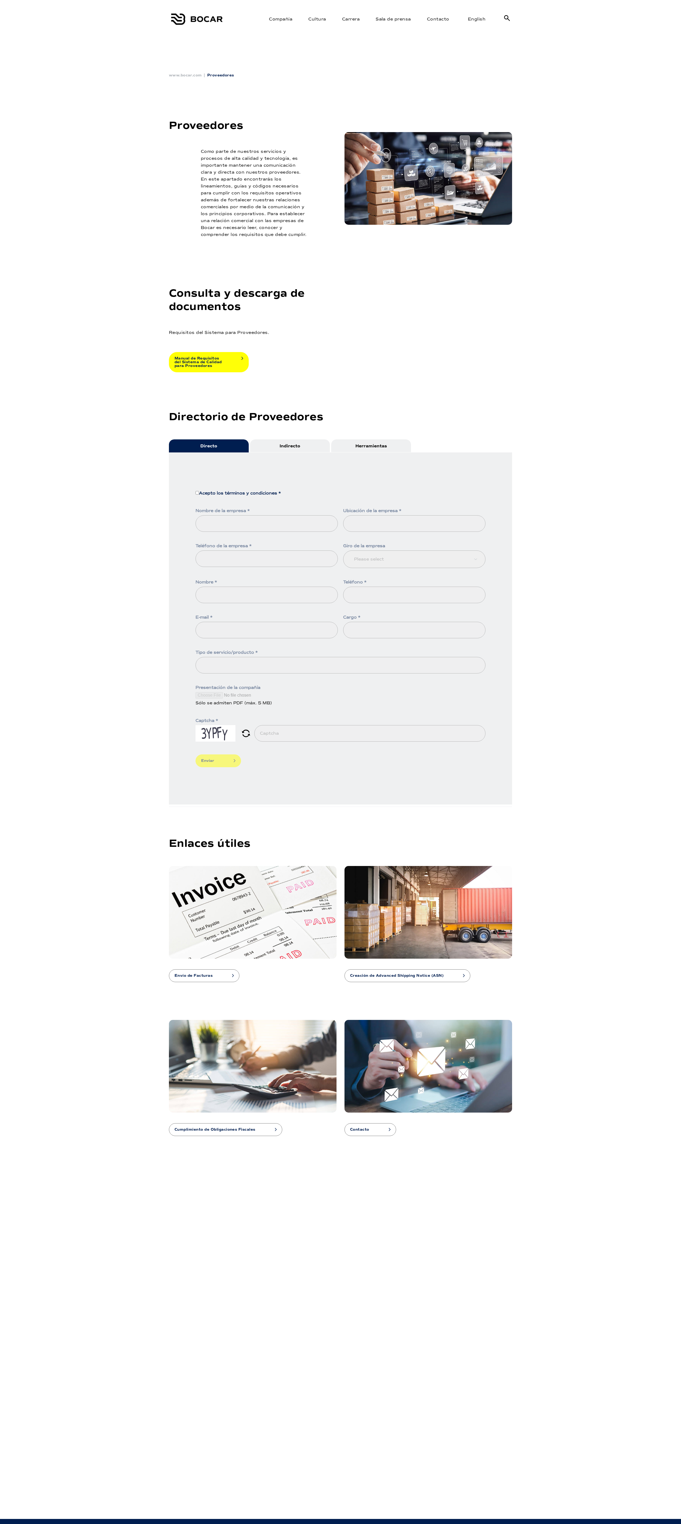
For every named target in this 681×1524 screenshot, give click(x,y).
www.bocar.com (185, 75)
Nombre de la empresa (223, 510)
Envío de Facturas (194, 975)
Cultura (317, 19)
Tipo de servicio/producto (227, 652)
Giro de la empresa (364, 546)
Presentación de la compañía (228, 687)
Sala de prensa (393, 19)
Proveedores (220, 75)
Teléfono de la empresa (224, 546)
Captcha (207, 720)
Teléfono (355, 582)
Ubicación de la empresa (372, 510)
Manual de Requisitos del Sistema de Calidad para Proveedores (198, 362)
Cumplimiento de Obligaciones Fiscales (215, 1129)
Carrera (351, 19)
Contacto (438, 19)
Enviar (207, 760)
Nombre (206, 582)
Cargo (351, 617)
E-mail (204, 617)
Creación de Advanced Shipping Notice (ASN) (396, 975)
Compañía (280, 19)
